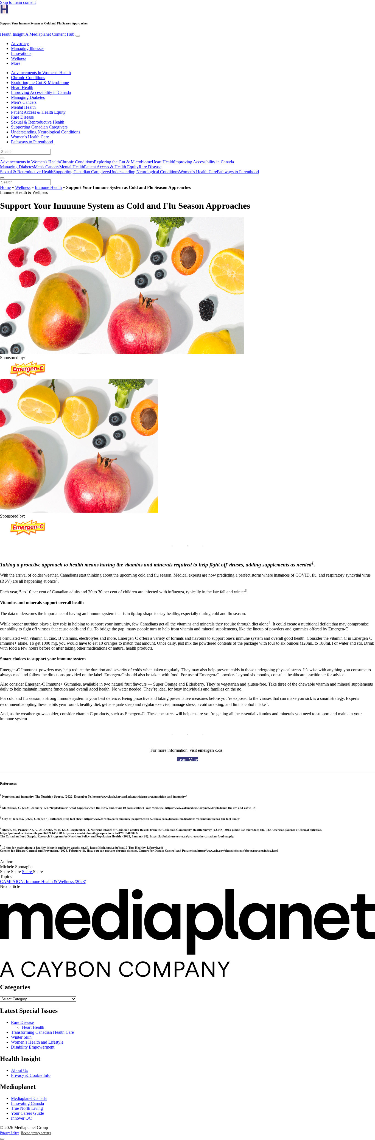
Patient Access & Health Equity (38, 112)
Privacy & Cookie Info (31, 1075)
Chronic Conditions (28, 77)
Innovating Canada (27, 1103)
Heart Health (22, 87)
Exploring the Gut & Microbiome (40, 82)
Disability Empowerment (32, 1047)
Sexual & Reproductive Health (37, 122)
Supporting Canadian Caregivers (39, 127)
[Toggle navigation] (77, 36)
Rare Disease (22, 117)
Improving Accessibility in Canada (41, 92)
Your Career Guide (27, 1113)
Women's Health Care (30, 137)
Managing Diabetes (28, 97)
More (15, 63)
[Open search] (2, 158)
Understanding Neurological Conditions (45, 132)
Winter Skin (21, 1037)
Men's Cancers (24, 102)
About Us (19, 1070)
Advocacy (20, 43)
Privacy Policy (9, 1133)
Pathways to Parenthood (32, 141)
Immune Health (48, 187)
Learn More (187, 759)
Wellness (18, 58)
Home (5, 187)
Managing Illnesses (27, 48)
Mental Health (23, 107)
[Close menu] (2, 178)
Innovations (21, 53)
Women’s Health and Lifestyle (37, 1042)
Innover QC (21, 1118)
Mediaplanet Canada (29, 1098)
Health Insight (37, 34)
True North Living (27, 1108)
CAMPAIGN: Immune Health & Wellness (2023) (43, 881)
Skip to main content (18, 2)
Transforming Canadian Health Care (42, 1032)
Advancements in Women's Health (41, 72)
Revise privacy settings (36, 1133)
